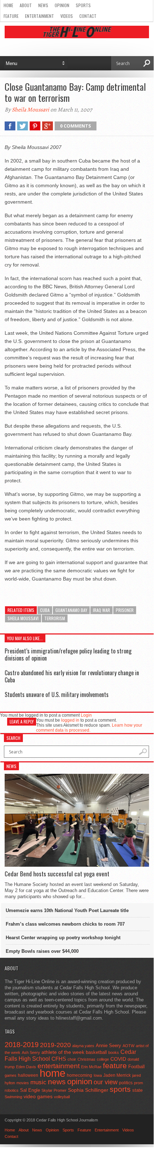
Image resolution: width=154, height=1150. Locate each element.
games (10, 1075)
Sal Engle (30, 1090)
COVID (118, 1059)
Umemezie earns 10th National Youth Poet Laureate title (67, 910)
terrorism (54, 618)
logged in (70, 720)
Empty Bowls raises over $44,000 (42, 951)
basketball (96, 1052)
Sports (83, 5)
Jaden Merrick (117, 1075)
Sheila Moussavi (30, 110)
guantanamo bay (71, 610)
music (38, 1082)
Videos (66, 16)
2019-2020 (55, 1045)
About (26, 5)
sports (120, 1089)
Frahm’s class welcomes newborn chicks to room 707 (65, 924)
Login (86, 715)
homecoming (79, 1075)
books (113, 1052)
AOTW (128, 1046)
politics (126, 1082)
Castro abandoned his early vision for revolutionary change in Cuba (72, 676)
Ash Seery (31, 1052)
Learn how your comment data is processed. (89, 728)
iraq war (101, 610)
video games (38, 1096)
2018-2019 (22, 1045)
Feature (11, 16)
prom (138, 1083)
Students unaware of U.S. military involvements (57, 694)
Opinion (62, 5)
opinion (79, 1081)
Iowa (98, 1075)
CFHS (58, 1059)
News (43, 5)
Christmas (86, 1059)
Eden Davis (26, 1067)
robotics (12, 1090)
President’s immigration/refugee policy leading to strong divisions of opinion (68, 654)
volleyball (62, 1097)
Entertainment (39, 16)
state (137, 1090)
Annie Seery (108, 1045)
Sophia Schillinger (88, 1090)
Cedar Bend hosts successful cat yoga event (57, 873)
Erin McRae (91, 1067)
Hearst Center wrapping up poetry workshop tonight (63, 937)
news (57, 1081)
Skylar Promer (53, 1090)
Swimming (13, 1097)
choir (72, 1059)
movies (22, 1083)
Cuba (45, 610)
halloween (28, 1075)
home (52, 1073)
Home (8, 5)
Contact (87, 16)
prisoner (125, 610)
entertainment (59, 1066)
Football (136, 1066)
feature (115, 1065)
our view (106, 1082)
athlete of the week (62, 1052)
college (103, 1059)
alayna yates (83, 1046)
